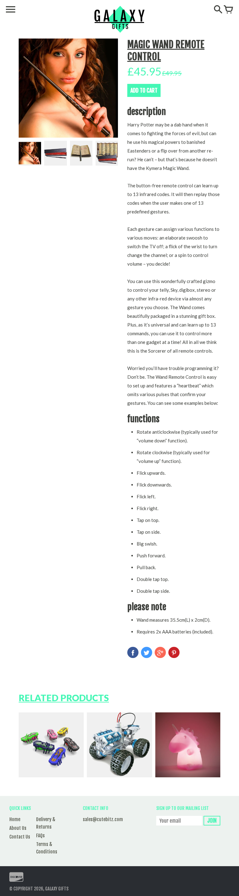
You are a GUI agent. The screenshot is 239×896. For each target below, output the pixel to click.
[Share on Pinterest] (174, 652)
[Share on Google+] (160, 652)
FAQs (40, 836)
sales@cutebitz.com (103, 819)
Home (14, 819)
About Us (17, 828)
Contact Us (19, 837)
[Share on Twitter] (146, 652)
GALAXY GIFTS (56, 888)
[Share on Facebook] (132, 652)
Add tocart (143, 90)
